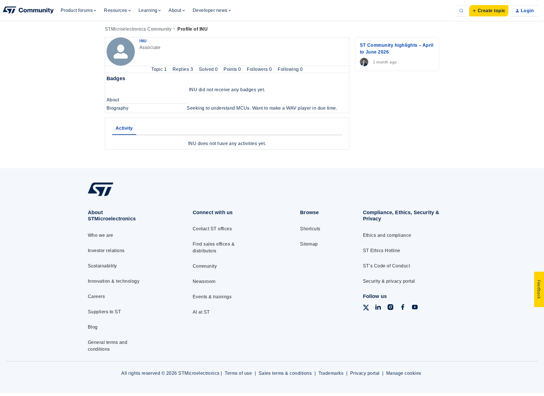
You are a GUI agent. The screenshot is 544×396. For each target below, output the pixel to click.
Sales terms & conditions (285, 373)
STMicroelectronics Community (138, 29)
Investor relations (106, 250)
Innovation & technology (113, 281)
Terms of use (238, 373)
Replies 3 (183, 69)
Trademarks (331, 373)
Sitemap (309, 244)
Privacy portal (365, 373)
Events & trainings (212, 296)
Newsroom (204, 281)
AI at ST (201, 312)
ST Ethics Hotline (381, 250)
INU (143, 41)
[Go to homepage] (129, 195)
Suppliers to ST (104, 311)
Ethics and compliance (387, 235)
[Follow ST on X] (366, 308)
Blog (93, 327)
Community (205, 266)
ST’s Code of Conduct (386, 265)
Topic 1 (159, 69)
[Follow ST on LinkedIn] (378, 308)
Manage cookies (403, 373)
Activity (124, 128)
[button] (488, 10)
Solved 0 (209, 69)
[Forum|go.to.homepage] (28, 11)
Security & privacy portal (389, 281)
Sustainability (102, 265)
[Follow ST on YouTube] (414, 308)
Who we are (100, 235)
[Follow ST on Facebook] (402, 308)
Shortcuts (310, 228)
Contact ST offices (212, 228)
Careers (96, 296)
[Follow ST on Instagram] (390, 308)
